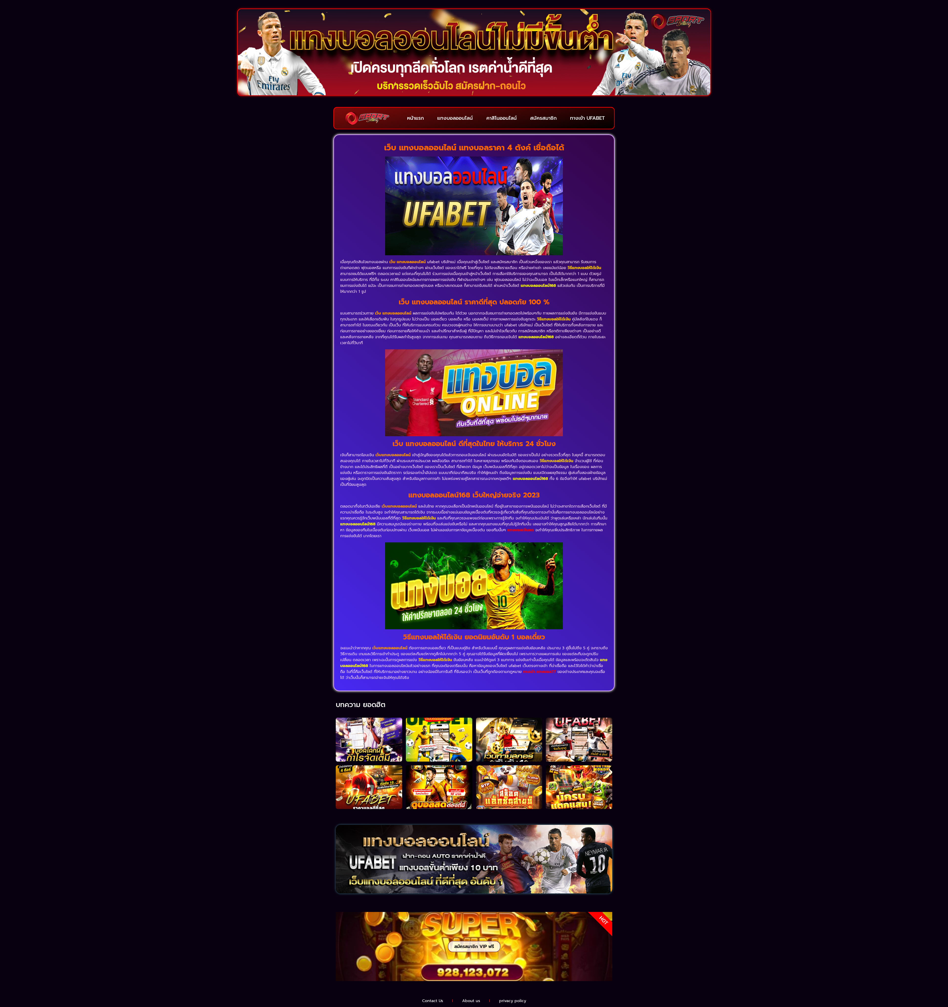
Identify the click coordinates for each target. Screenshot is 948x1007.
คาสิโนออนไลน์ (501, 118)
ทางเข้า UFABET (587, 118)
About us (471, 1001)
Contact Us (432, 1001)
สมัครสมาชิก (543, 118)
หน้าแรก (415, 118)
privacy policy (512, 1001)
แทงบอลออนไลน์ (455, 118)
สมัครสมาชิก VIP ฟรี (474, 946)
